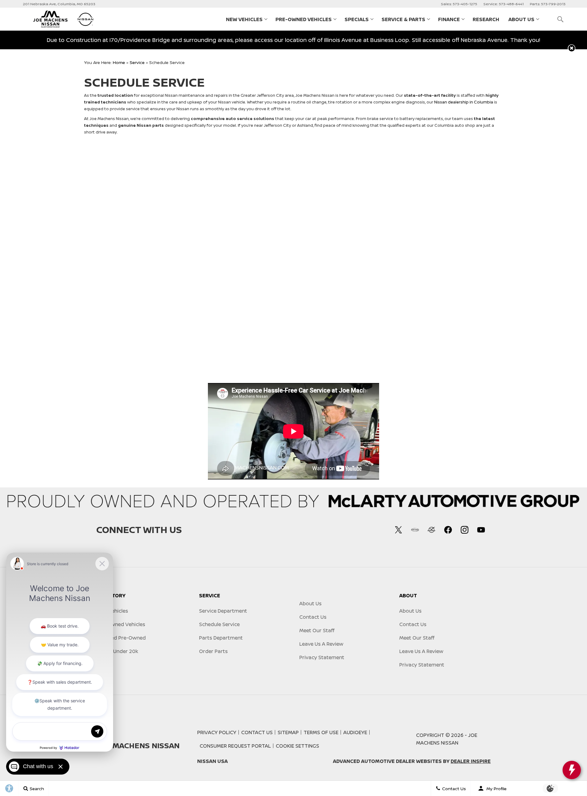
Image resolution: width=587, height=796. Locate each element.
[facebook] (448, 529)
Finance (449, 19)
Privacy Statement (321, 657)
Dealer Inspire (471, 761)
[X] (398, 529)
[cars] (415, 529)
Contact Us (313, 617)
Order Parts (213, 651)
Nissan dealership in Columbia (463, 102)
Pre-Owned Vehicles (303, 19)
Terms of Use (321, 732)
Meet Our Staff (316, 630)
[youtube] (481, 529)
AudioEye (355, 732)
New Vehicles (244, 19)
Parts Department (221, 637)
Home (119, 62)
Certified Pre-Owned (121, 637)
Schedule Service (219, 624)
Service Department (223, 610)
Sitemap (288, 732)
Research (486, 19)
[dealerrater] (431, 529)
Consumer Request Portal (235, 745)
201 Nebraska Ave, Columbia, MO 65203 (59, 3)
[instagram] (464, 529)
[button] (560, 19)
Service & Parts (403, 19)
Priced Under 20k (117, 651)
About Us (521, 19)
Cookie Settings (297, 745)
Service (137, 62)
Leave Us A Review (321, 643)
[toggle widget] (572, 770)
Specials (357, 19)
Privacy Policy (216, 732)
